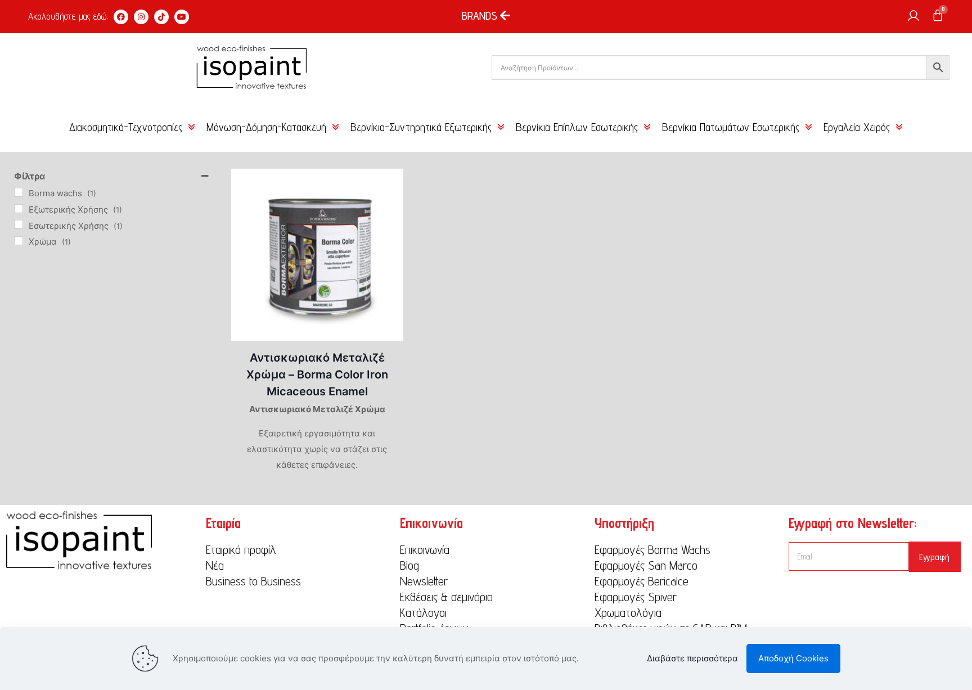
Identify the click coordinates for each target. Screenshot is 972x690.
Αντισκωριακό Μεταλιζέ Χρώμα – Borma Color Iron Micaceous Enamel (317, 374)
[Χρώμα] (18, 240)
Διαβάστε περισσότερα (692, 658)
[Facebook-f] (121, 17)
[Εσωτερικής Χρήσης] (18, 224)
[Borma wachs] (18, 192)
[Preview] (387, 209)
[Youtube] (181, 17)
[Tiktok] (161, 17)
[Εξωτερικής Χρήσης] (18, 208)
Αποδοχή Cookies (793, 658)
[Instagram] (141, 17)
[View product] (387, 184)
